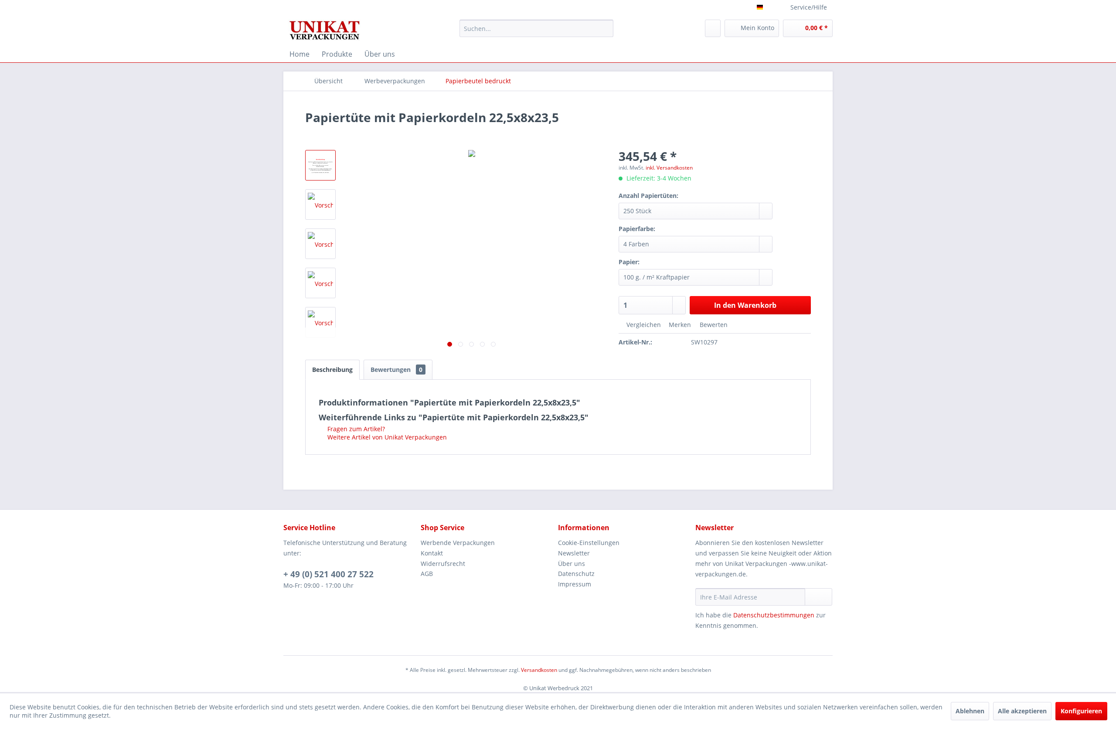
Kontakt (432, 553)
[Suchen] (605, 28)
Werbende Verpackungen (458, 542)
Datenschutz (576, 573)
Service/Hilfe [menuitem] (809, 7)
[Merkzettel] (713, 28)
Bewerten (713, 324)
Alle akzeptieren (1022, 711)
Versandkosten (539, 670)
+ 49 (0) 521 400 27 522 (328, 574)
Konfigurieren (1081, 711)
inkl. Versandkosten (669, 167)
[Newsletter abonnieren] (818, 597)
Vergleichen (643, 324)
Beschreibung (332, 369)
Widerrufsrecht (443, 563)
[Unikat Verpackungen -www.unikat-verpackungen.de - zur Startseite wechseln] (324, 30)
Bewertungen (396, 369)
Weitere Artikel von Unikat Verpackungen (386, 437)
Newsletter (574, 553)
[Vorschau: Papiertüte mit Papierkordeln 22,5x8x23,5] (320, 165)
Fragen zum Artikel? (355, 429)
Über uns (571, 563)
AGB (427, 573)
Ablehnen (970, 711)
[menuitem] (536, 28)
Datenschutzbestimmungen (773, 615)
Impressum (574, 584)
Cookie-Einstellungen (588, 542)
